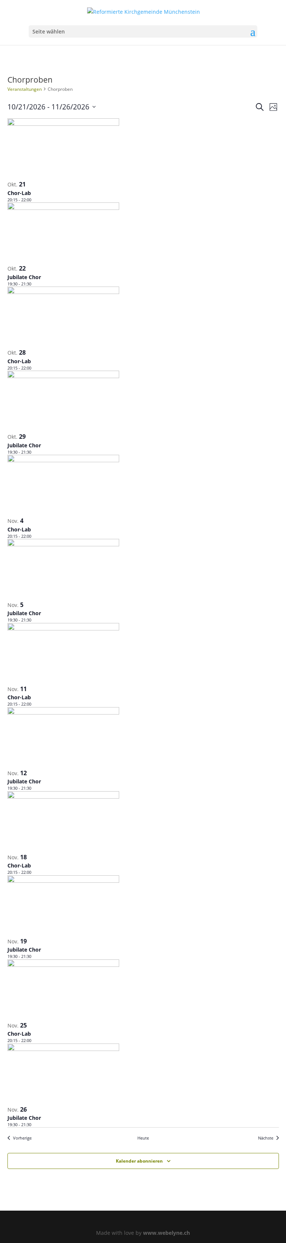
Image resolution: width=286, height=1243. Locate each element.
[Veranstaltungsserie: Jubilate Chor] (35, 284)
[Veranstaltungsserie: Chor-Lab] (35, 199)
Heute (143, 1138)
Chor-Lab (19, 192)
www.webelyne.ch (166, 1232)
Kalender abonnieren (139, 1161)
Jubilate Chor (24, 277)
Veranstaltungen (24, 89)
